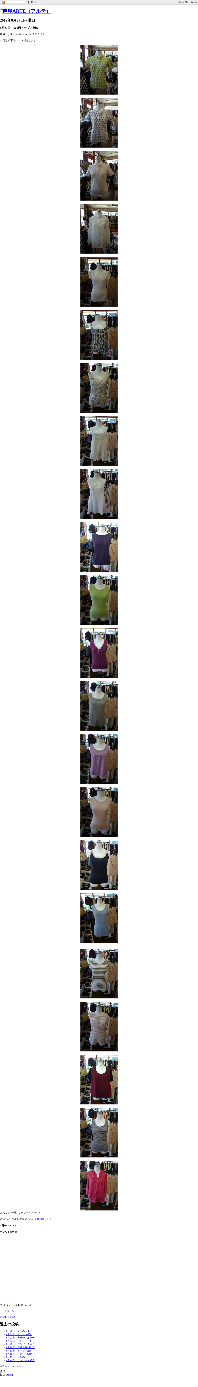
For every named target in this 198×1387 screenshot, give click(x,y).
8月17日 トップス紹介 (19, 1350)
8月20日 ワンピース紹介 (20, 1344)
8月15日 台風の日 (16, 1357)
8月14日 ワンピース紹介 (20, 1360)
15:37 (30, 1219)
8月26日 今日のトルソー (20, 1331)
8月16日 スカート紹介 (19, 1354)
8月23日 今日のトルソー (20, 1337)
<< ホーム (8, 1311)
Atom (27, 1305)
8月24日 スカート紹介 (19, 1334)
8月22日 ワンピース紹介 (20, 1341)
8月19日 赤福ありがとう (20, 1347)
